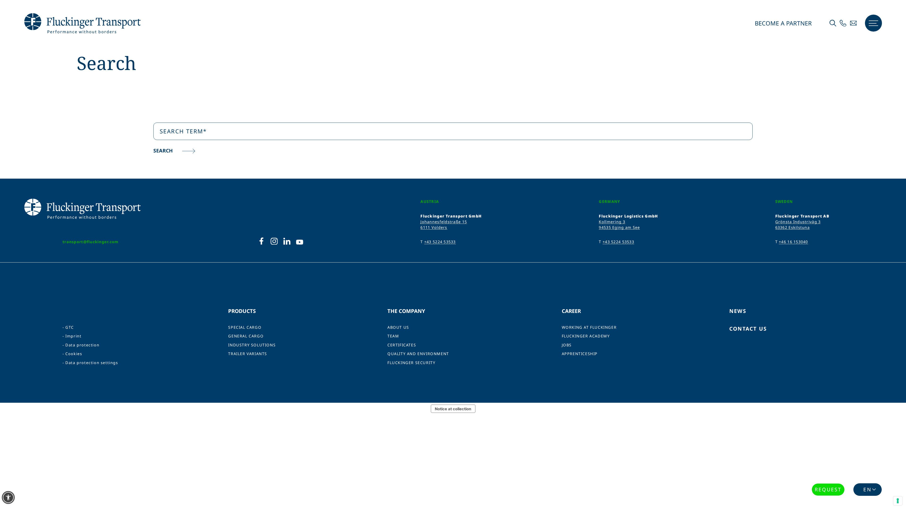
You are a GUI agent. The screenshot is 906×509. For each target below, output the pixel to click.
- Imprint (72, 336)
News (737, 310)
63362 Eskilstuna (792, 227)
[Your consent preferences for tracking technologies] (897, 500)
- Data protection (81, 345)
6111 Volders (433, 227)
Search (163, 150)
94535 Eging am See (619, 227)
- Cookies (72, 354)
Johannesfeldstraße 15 (443, 221)
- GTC (68, 327)
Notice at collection (453, 408)
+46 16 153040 (793, 241)
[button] (8, 497)
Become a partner (782, 23)
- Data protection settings (90, 363)
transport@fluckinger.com (91, 241)
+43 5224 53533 (440, 241)
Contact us (748, 328)
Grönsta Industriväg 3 (798, 221)
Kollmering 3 (612, 221)
